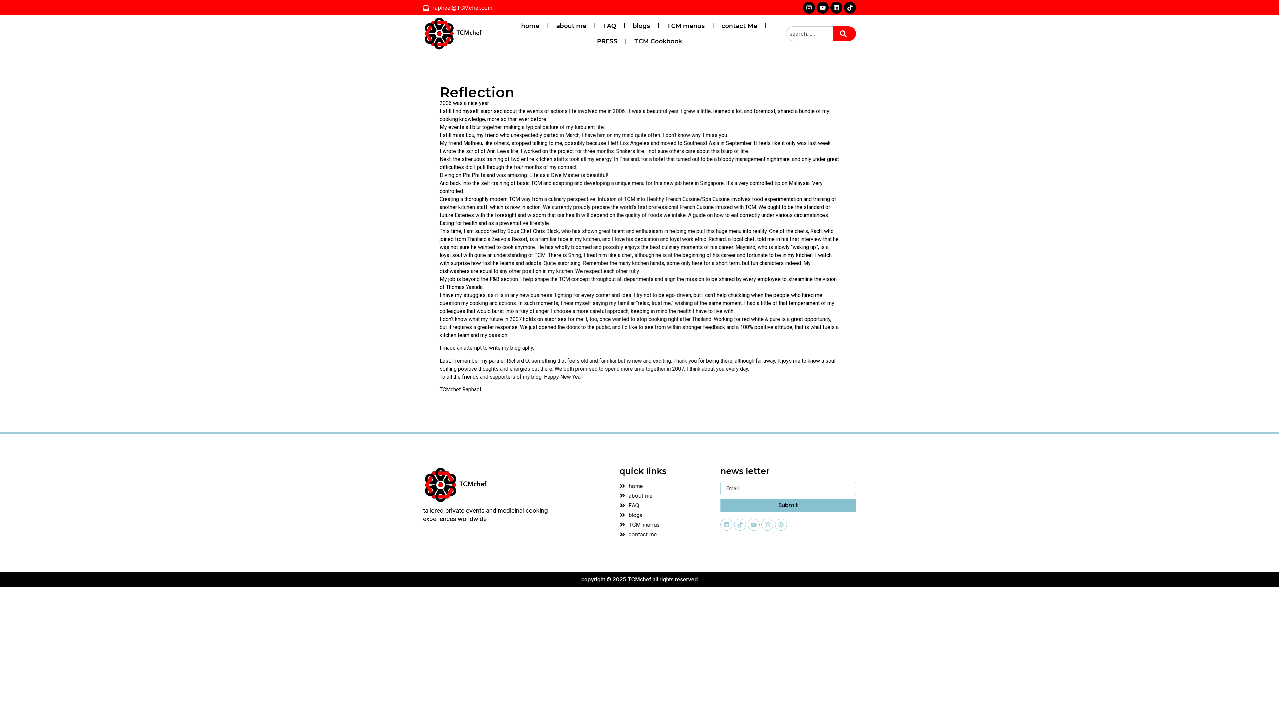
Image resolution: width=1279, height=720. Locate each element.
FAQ (609, 26)
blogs (641, 26)
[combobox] (809, 33)
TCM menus (686, 26)
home (530, 26)
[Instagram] (809, 8)
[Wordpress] (781, 525)
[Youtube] (823, 8)
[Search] (844, 33)
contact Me (739, 26)
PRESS (607, 41)
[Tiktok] (850, 8)
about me (571, 26)
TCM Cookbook (658, 41)
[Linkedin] (836, 8)
